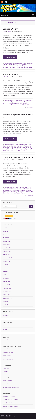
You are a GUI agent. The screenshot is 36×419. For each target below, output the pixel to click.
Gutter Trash (6, 349)
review (17, 66)
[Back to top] (32, 415)
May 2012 (5, 231)
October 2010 (6, 295)
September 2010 (7, 298)
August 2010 (6, 301)
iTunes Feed (6, 368)
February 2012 (6, 241)
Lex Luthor (29, 147)
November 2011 (7, 251)
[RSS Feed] (2, 1)
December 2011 (7, 248)
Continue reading (10, 57)
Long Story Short (7, 403)
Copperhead (18, 63)
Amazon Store (6, 340)
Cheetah (17, 144)
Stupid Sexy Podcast (8, 359)
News (4, 326)
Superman (5, 67)
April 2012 (5, 234)
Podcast (9, 31)
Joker (14, 147)
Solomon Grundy (11, 149)
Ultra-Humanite (11, 150)
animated (7, 63)
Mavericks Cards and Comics (10, 406)
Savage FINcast (7, 355)
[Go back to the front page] (18, 8)
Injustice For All (21, 146)
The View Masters (8, 352)
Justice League (11, 66)
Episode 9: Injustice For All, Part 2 (18, 114)
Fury (27, 63)
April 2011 (5, 274)
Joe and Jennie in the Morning (11, 387)
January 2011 (6, 284)
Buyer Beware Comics (9, 396)
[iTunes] (6, 1)
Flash (24, 63)
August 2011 (6, 261)
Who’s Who (6, 315)
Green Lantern (7, 146)
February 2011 (6, 281)
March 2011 (6, 278)
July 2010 (5, 305)
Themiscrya (18, 67)
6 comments (29, 195)
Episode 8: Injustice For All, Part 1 (18, 157)
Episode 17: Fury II (11, 29)
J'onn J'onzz (9, 147)
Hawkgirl (10, 64)
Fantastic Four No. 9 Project (10, 399)
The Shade (12, 67)
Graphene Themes (13, 416)
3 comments (29, 107)
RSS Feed (5, 371)
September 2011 (7, 258)
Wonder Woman (27, 67)
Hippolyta (15, 64)
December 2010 (7, 288)
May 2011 (5, 271)
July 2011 (5, 264)
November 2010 (7, 291)
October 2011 (6, 254)
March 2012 (6, 238)
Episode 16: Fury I (11, 74)
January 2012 (6, 244)
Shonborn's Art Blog (8, 380)
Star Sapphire (23, 66)
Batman (12, 63)
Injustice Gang (23, 64)
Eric (5, 31)
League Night (5, 15)
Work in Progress (7, 383)
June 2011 (5, 268)
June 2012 (5, 227)
